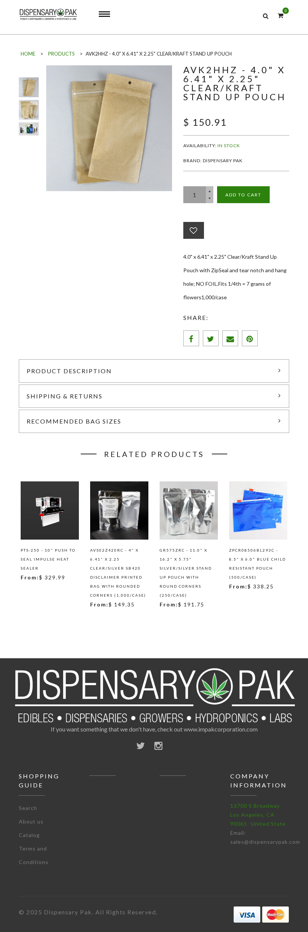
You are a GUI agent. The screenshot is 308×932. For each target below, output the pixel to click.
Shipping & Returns (65, 396)
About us (31, 821)
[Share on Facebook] (191, 338)
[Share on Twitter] (211, 338)
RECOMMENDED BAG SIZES (74, 421)
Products (61, 54)
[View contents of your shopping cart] (280, 15)
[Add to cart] (38, 595)
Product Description (69, 370)
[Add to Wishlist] (193, 230)
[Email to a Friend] (230, 338)
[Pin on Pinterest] (250, 338)
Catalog (29, 835)
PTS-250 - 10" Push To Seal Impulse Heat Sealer (48, 559)
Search (28, 808)
